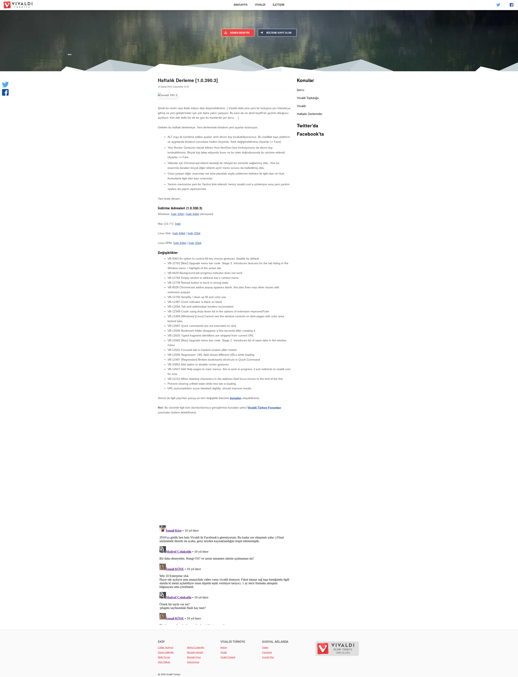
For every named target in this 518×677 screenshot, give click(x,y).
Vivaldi (260, 4)
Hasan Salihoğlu (166, 652)
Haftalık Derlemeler (309, 114)
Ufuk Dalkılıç (164, 662)
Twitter (265, 647)
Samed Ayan (193, 662)
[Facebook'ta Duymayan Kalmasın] (5, 92)
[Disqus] (224, 470)
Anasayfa (240, 4)
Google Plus (268, 657)
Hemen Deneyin (239, 32)
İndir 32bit (177, 214)
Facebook (267, 652)
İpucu (300, 90)
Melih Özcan (164, 657)
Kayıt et (335, 52)
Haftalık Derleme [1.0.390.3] (188, 80)
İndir (178, 223)
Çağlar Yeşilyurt (165, 647)
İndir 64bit (192, 214)
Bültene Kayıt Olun (278, 32)
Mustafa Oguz (194, 657)
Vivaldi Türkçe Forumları (264, 407)
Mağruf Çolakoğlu (195, 647)
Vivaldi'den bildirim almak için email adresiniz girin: (292, 44)
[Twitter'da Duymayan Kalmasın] (5, 84)
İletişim (278, 4)
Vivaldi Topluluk (227, 657)
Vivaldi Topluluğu (308, 98)
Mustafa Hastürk (195, 652)
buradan (235, 398)
